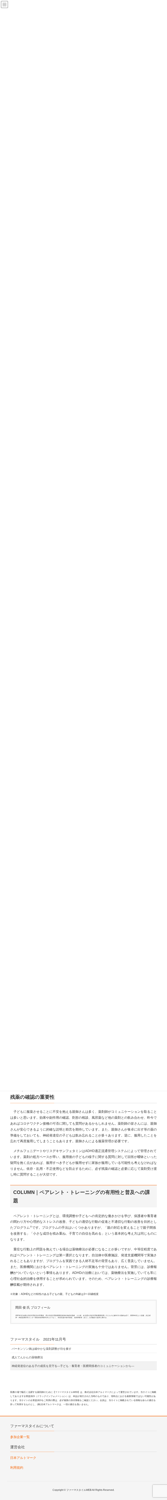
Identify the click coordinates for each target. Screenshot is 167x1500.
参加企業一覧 (20, 1437)
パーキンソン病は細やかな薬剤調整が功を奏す (41, 1348)
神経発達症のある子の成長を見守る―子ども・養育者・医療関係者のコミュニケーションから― (73, 1366)
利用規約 (16, 1467)
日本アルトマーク (23, 1458)
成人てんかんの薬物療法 (27, 1357)
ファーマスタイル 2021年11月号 (38, 1339)
